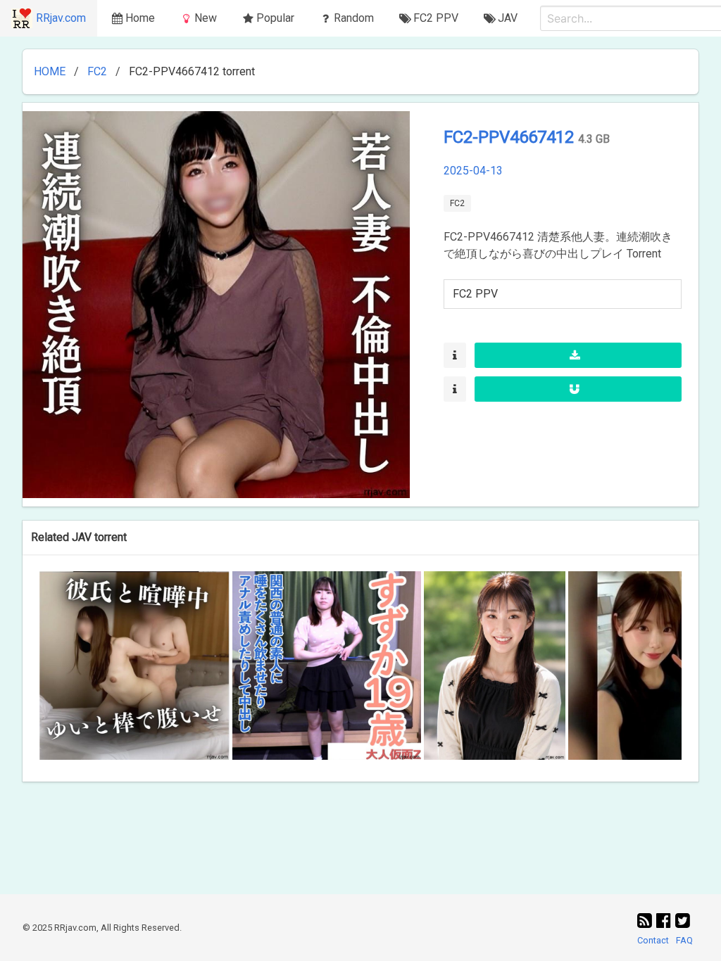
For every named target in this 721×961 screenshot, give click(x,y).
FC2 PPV (475, 293)
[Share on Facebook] (665, 921)
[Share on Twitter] (682, 921)
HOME (49, 71)
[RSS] (646, 921)
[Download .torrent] (578, 355)
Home (140, 18)
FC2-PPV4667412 (511, 137)
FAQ (684, 940)
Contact (653, 940)
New (205, 18)
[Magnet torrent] (578, 389)
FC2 (97, 71)
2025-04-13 (473, 170)
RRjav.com (61, 18)
